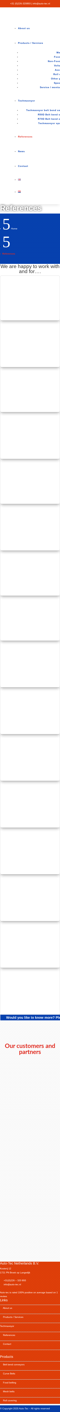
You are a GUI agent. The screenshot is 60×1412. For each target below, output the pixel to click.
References (25, 136)
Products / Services (30, 43)
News (21, 151)
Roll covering (10, 1400)
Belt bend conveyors (13, 1364)
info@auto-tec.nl (41, 3)
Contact (23, 166)
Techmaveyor (26, 100)
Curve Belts (9, 1373)
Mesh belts (8, 1391)
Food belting (9, 1382)
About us (24, 28)
